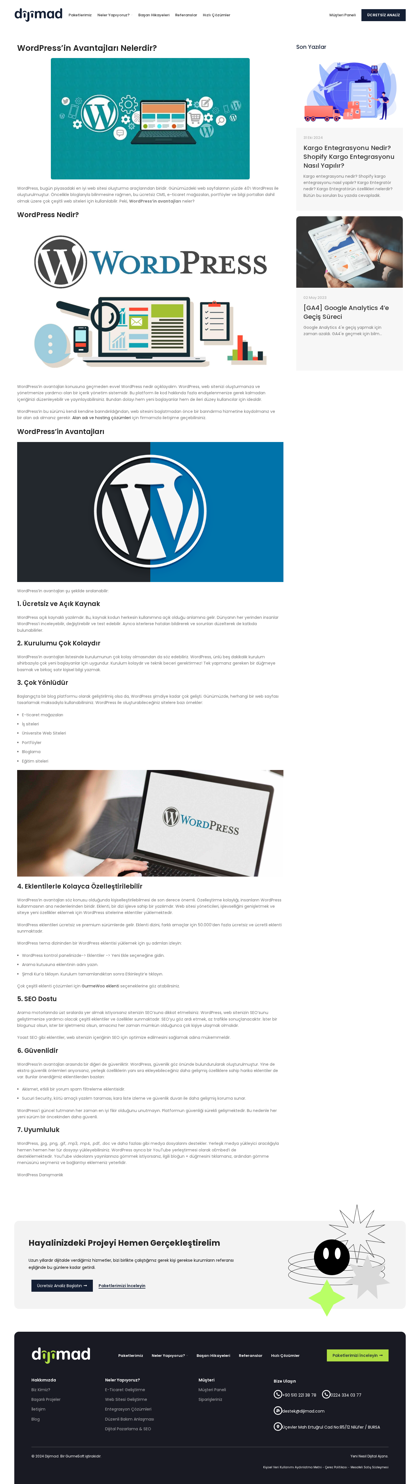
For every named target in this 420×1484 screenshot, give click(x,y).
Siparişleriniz (210, 1399)
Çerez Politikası (336, 1467)
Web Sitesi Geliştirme (126, 1399)
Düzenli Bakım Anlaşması (129, 1419)
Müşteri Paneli (212, 1390)
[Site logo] (38, 14)
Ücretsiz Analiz (383, 15)
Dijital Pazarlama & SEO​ (128, 1429)
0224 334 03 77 (346, 1395)
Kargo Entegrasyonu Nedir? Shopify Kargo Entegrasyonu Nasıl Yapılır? (349, 156)
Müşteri (207, 1380)
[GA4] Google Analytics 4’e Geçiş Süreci (346, 312)
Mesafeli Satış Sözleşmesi (370, 1467)
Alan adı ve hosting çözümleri (101, 418)
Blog (35, 1419)
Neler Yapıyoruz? (122, 1380)
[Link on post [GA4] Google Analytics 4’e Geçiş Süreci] (349, 252)
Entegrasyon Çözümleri (128, 1409)
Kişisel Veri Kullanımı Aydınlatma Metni (292, 1467)
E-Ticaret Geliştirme (125, 1390)
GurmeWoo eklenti (100, 986)
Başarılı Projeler (46, 1399)
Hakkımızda (43, 1380)
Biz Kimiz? (40, 1390)
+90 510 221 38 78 (299, 1395)
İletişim (38, 1409)
